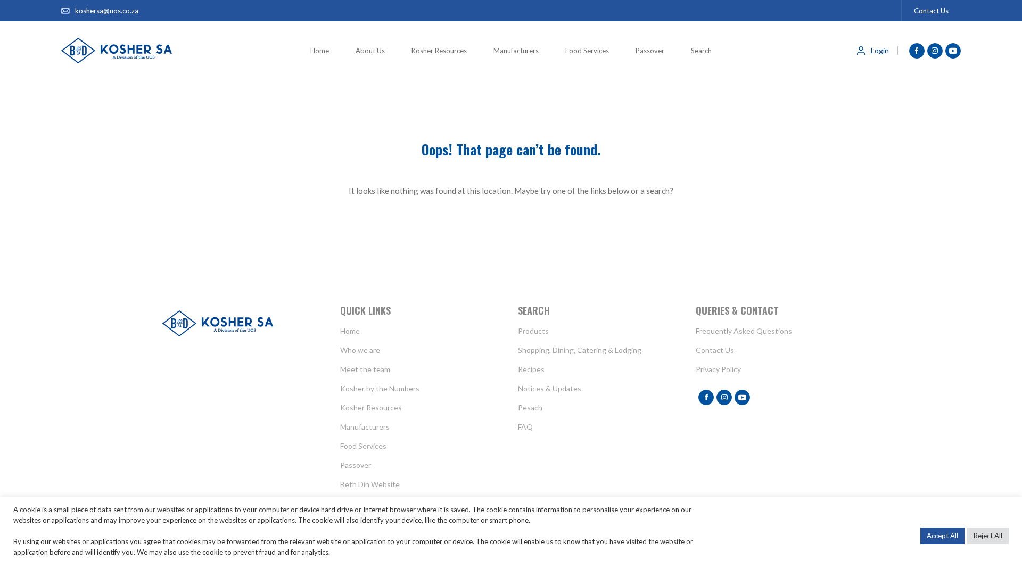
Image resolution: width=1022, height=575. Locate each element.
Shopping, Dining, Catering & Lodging (579, 350)
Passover (650, 50)
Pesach (530, 407)
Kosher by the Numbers (379, 388)
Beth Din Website (370, 484)
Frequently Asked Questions (744, 330)
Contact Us (931, 10)
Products (533, 330)
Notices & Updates (549, 388)
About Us (370, 50)
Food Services (587, 50)
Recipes (531, 369)
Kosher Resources (439, 50)
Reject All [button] (988, 535)
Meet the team (365, 369)
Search (701, 50)
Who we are (360, 350)
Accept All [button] (942, 535)
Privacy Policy (718, 369)
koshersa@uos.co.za (106, 10)
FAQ (525, 426)
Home (319, 50)
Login (880, 50)
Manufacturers (516, 50)
